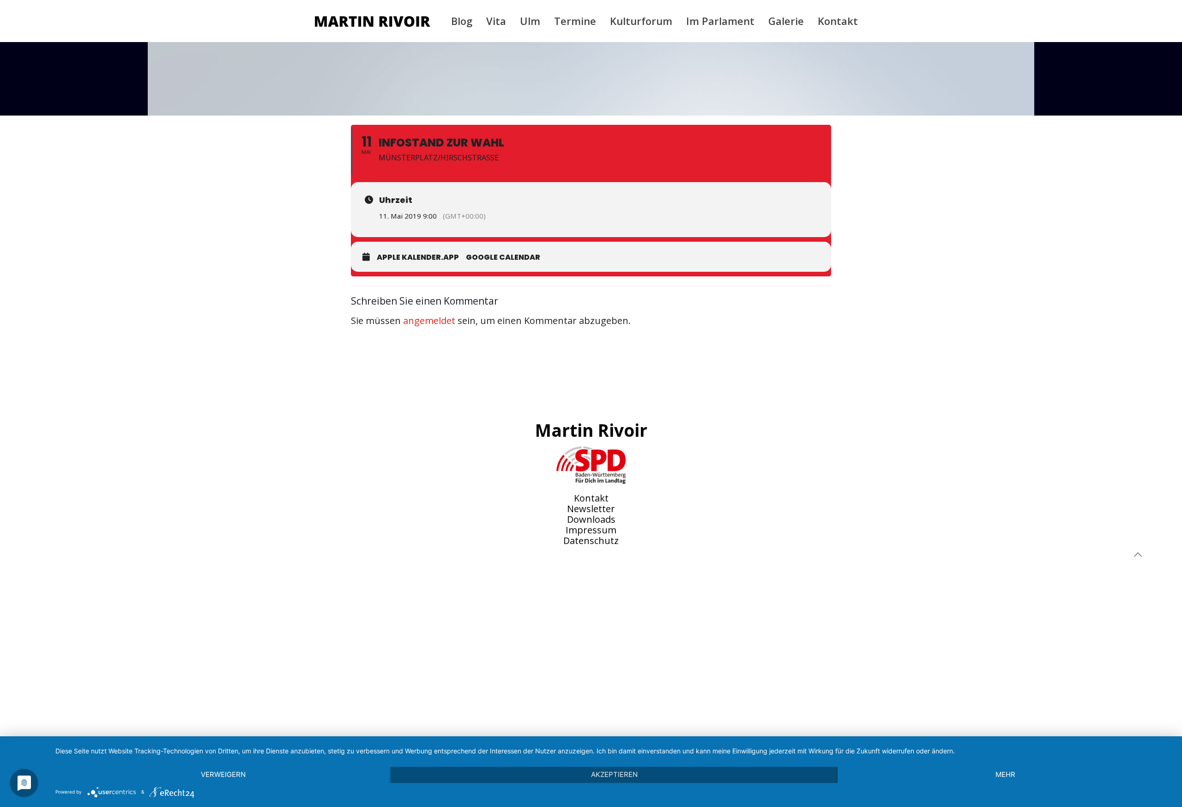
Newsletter (591, 508)
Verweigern (223, 774)
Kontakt (591, 498)
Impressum (591, 530)
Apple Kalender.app (418, 257)
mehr (1005, 774)
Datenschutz (591, 540)
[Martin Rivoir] (372, 21)
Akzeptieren (614, 774)
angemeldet (429, 320)
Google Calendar (503, 257)
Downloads (591, 519)
